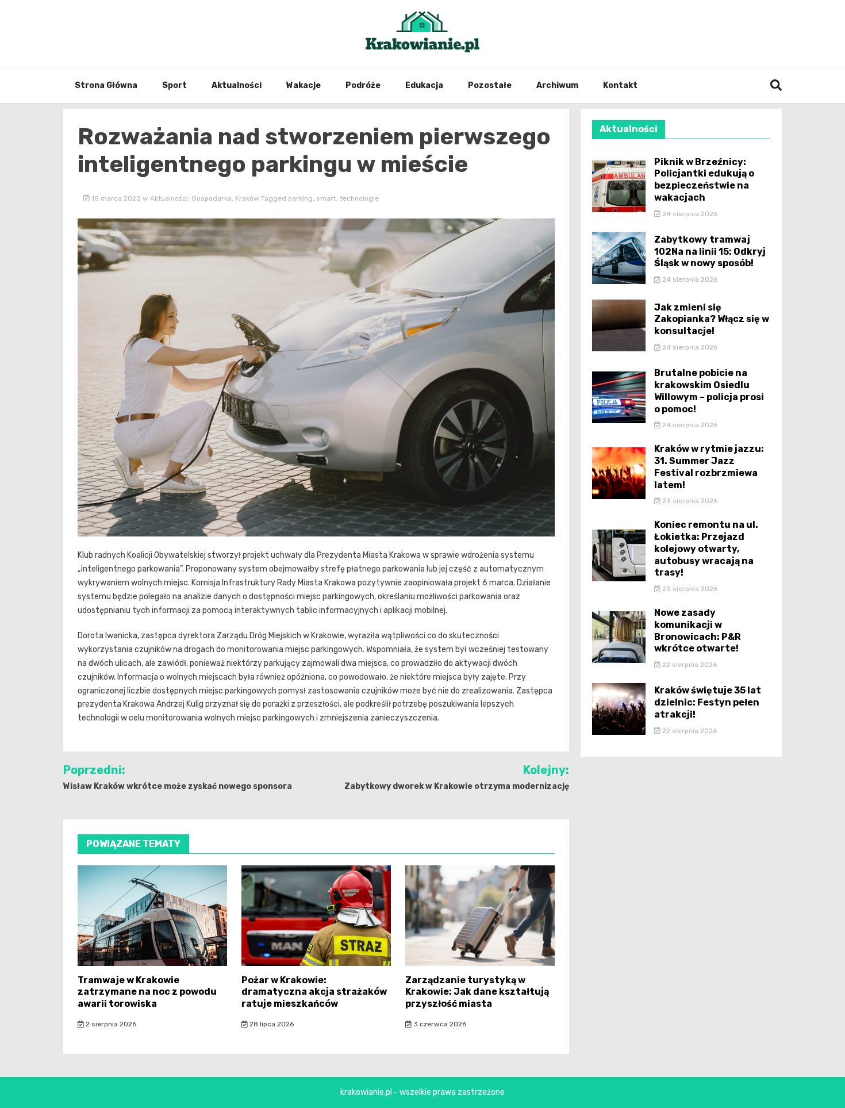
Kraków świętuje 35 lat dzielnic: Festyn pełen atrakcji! (707, 702)
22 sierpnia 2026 (688, 665)
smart (326, 198)
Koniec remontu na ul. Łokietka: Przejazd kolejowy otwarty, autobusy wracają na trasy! (706, 548)
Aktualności (237, 85)
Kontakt (620, 85)
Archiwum (557, 85)
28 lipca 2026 (271, 1024)
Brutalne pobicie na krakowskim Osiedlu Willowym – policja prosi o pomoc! (709, 390)
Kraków (247, 198)
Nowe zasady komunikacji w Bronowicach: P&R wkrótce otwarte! (697, 630)
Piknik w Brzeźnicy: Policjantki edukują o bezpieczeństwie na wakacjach (704, 179)
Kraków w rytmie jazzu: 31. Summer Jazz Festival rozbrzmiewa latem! (709, 466)
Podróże (363, 85)
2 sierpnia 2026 (110, 1024)
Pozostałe (490, 85)
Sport (174, 85)
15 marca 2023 (116, 198)
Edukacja (424, 85)
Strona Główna (106, 85)
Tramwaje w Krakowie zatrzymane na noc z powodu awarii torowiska (147, 992)
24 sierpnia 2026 (688, 214)
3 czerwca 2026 (439, 1024)
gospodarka (211, 198)
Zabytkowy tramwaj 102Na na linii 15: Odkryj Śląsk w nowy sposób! (710, 251)
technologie (359, 198)
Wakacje (303, 85)
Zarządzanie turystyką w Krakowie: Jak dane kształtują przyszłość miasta (477, 992)
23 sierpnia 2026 (688, 501)
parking (300, 198)
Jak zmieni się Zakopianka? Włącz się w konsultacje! (711, 319)
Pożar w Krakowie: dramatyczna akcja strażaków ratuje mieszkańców (314, 992)
